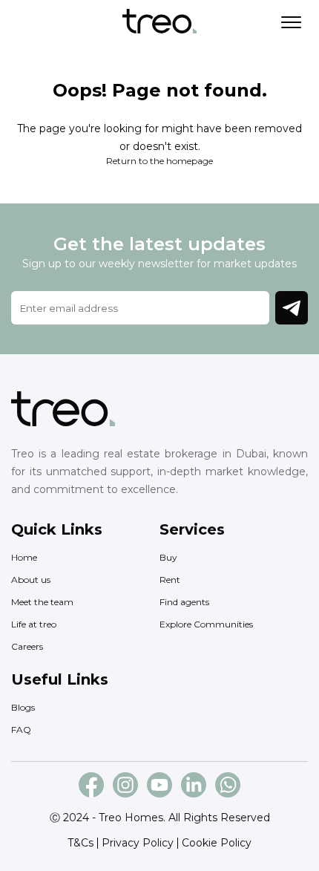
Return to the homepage (159, 160)
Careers (27, 646)
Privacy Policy (138, 842)
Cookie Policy (216, 842)
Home (24, 557)
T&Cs (80, 842)
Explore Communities (206, 624)
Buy (168, 557)
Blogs (23, 707)
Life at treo (33, 624)
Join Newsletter (291, 307)
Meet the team (42, 601)
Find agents (184, 601)
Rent (170, 579)
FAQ (21, 729)
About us (30, 579)
